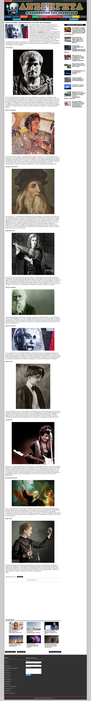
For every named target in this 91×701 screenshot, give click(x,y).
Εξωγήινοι (7, 672)
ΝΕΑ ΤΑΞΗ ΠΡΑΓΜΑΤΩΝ (55, 16)
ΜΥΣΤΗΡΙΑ (35, 16)
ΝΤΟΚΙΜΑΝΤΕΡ (73, 19)
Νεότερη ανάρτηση (10, 651)
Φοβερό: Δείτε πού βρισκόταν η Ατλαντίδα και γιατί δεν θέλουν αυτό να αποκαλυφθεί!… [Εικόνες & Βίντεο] (74, 95)
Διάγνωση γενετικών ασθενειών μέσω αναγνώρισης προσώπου (15, 631)
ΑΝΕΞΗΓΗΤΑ (16, 16)
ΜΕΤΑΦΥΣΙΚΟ (43, 16)
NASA (24, 19)
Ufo (6, 663)
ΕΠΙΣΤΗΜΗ (8, 16)
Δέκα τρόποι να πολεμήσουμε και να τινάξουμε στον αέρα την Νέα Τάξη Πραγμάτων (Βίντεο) (78, 58)
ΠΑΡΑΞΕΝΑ (76, 16)
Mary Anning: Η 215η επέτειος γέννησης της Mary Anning (78, 65)
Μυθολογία (8, 682)
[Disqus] (33, 600)
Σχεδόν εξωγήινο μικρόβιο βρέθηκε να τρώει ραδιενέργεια (78, 79)
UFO (30, 16)
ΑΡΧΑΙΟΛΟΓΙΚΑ (67, 16)
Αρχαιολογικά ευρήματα (11, 668)
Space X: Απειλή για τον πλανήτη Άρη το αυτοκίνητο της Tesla (24, 1)
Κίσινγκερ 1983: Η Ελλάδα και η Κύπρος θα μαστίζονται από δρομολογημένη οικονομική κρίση (78, 104)
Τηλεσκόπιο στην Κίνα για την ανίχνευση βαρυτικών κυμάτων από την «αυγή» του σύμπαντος (50, 645)
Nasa (6, 661)
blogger (55, 698)
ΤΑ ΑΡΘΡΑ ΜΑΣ (63, 19)
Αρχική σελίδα (21, 651)
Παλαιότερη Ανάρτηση (55, 651)
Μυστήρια (7, 684)
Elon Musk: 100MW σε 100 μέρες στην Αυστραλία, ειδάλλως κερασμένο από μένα (50, 632)
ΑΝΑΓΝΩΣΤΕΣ (17, 19)
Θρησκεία (7, 677)
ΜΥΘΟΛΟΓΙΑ (39, 19)
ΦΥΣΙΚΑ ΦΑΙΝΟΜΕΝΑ (51, 19)
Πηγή (6, 572)
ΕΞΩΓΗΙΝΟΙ (24, 16)
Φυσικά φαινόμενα (10, 693)
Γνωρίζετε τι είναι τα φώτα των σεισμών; (78, 85)
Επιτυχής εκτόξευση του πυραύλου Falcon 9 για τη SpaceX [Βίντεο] (15, 645)
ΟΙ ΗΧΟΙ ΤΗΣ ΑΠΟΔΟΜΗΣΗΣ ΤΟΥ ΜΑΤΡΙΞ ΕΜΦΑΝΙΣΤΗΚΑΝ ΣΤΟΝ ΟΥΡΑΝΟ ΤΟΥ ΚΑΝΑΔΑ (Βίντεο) (74, 49)
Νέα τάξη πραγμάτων (11, 686)
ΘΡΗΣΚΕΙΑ (31, 19)
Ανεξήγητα (8, 666)
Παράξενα (7, 691)
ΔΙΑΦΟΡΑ (83, 16)
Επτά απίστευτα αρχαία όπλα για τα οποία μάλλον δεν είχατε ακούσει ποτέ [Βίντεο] (78, 40)
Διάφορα (7, 670)
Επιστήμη (20, 576)
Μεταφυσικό (8, 679)
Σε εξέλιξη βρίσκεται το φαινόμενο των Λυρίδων (78, 72)
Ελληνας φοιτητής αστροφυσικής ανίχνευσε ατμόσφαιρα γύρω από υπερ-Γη (33, 645)
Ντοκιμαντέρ (8, 688)
